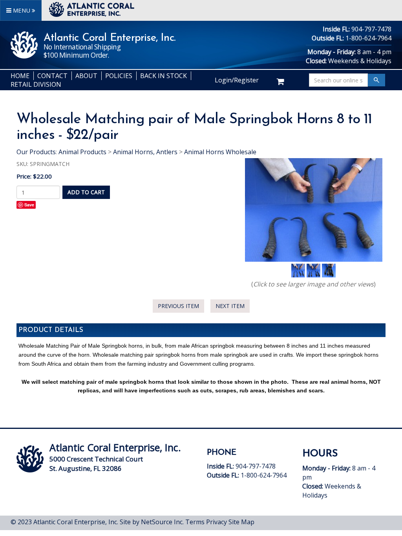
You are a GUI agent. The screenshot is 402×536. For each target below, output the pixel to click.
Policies (118, 75)
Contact (52, 75)
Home (20, 75)
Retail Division (36, 84)
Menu (21, 10)
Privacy (216, 522)
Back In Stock (163, 75)
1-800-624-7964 (368, 38)
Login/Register (237, 80)
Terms (195, 522)
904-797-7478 (371, 29)
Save (29, 205)
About (86, 75)
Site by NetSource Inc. (152, 522)
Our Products (36, 152)
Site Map (241, 522)
